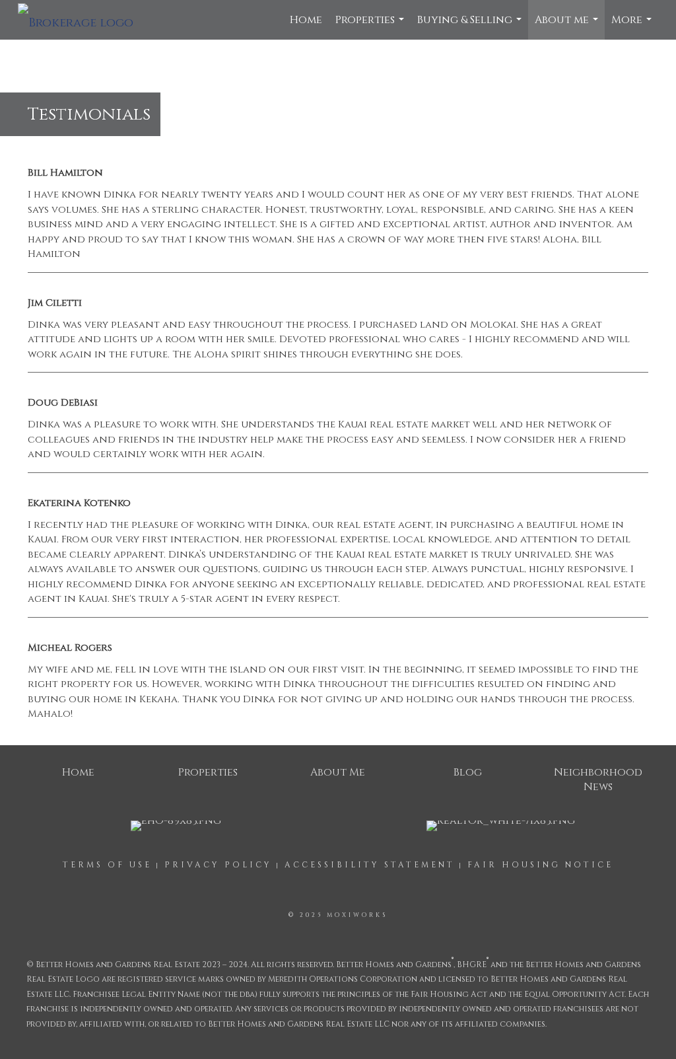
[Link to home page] (82, 20)
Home (306, 20)
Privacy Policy (218, 864)
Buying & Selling (471, 26)
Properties (371, 26)
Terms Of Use (107, 864)
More (633, 26)
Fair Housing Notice (540, 864)
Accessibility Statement (370, 864)
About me (568, 26)
